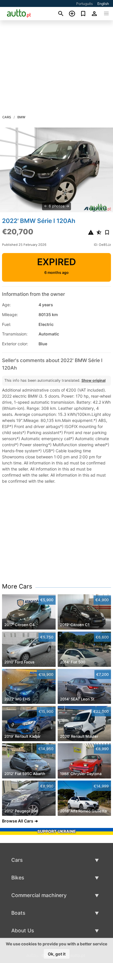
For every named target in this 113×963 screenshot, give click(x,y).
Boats (18, 913)
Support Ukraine (56, 831)
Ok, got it (56, 953)
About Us (22, 930)
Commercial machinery (39, 895)
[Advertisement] (56, 69)
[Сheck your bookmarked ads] (83, 13)
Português (84, 3)
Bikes (17, 878)
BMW (21, 117)
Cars (6, 117)
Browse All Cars (17, 820)
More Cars (17, 586)
